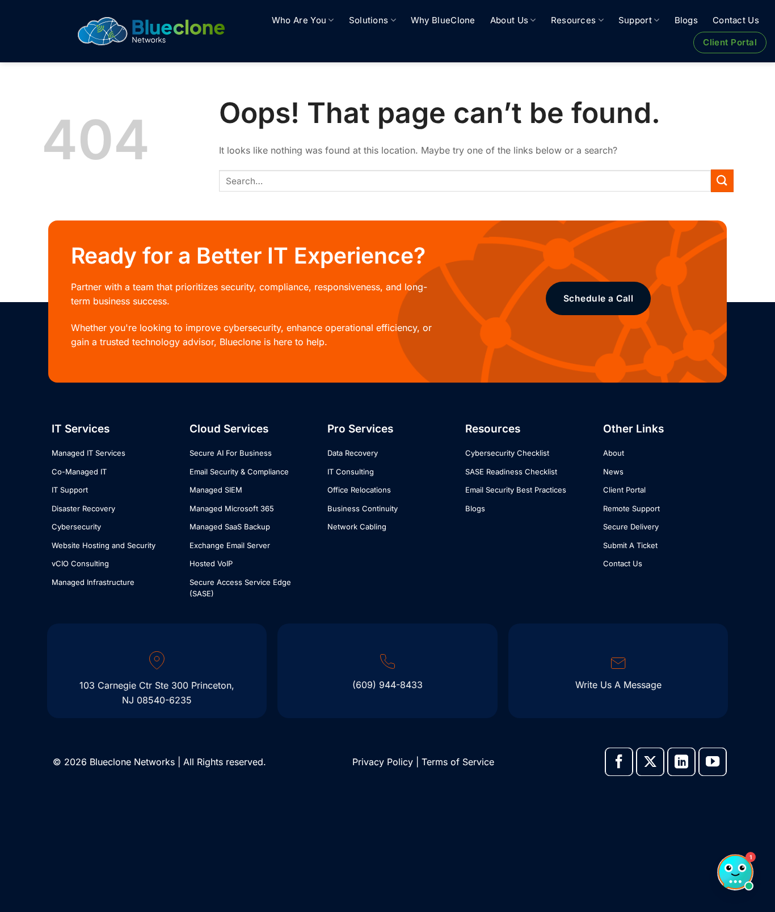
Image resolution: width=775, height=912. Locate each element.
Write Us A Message (618, 684)
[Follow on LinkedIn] (681, 762)
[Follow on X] (650, 762)
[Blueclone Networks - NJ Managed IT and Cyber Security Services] (151, 31)
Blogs (686, 20)
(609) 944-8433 (387, 684)
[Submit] (722, 180)
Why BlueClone (443, 20)
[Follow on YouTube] (712, 762)
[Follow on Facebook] (619, 762)
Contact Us (736, 20)
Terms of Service (458, 761)
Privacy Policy (382, 761)
